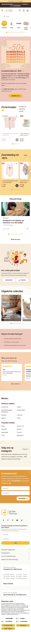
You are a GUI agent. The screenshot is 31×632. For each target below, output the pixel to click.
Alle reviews (15, 384)
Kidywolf (4, 429)
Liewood (19, 415)
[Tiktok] (22, 520)
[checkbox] (3, 618)
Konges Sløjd (21, 410)
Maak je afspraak (8, 583)
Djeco (3, 426)
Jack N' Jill (20, 426)
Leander (3, 415)
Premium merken (7, 404)
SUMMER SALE (15, 95)
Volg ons (25, 449)
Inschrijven (22, 498)
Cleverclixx (4, 407)
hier (19, 614)
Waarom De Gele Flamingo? (9, 559)
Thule (18, 418)
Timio (3, 435)
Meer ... (26, 156)
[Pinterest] (8, 520)
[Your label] (17, 139)
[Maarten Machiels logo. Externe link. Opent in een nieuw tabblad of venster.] (2, 599)
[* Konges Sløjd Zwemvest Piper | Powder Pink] (10, 122)
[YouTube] (17, 520)
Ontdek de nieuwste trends (22, 109)
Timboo (19, 432)
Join (15, 543)
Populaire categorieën (8, 549)
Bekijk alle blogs (15, 239)
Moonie (19, 429)
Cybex (19, 407)
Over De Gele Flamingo (8, 556)
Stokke (3, 418)
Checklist (23, 280)
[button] (2, 10)
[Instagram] (13, 520)
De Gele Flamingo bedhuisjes (6, 411)
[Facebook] (3, 520)
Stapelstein (4, 432)
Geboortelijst (8, 280)
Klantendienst (5, 553)
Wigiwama (20, 435)
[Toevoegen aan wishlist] (16, 116)
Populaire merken (8, 423)
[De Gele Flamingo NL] (9, 10)
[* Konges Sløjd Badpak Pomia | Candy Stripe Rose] (10, 170)
